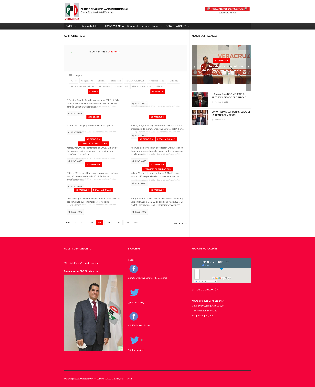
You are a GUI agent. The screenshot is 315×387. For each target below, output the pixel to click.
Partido (69, 26)
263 (127, 222)
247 (91, 222)
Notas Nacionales (156, 80)
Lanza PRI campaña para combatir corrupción (93, 99)
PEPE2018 (173, 80)
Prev (68, 222)
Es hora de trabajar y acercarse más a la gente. (93, 125)
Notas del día (115, 80)
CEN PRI (101, 80)
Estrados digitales (89, 26)
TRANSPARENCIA (114, 26)
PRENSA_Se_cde (229, 75)
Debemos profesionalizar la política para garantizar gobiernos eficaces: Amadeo (157, 200)
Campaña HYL (87, 80)
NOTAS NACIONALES (135, 80)
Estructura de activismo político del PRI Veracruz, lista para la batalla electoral (221, 70)
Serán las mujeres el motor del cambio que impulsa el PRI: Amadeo (157, 101)
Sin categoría (104, 86)
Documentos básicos (138, 26)
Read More (76, 113)
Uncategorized (121, 86)
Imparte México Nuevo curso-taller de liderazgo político (93, 151)
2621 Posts (114, 51)
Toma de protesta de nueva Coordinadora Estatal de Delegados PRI (157, 127)
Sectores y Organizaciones (82, 86)
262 (119, 222)
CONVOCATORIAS (176, 26)
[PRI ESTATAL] (98, 11)
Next (136, 222)
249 (108, 222)
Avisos (74, 80)
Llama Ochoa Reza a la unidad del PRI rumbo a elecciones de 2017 (94, 198)
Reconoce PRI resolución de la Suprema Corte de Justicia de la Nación (157, 149)
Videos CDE (161, 86)
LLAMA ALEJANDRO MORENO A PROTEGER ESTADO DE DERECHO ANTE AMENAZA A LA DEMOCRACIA (230, 97)
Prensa (155, 26)
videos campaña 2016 (141, 86)
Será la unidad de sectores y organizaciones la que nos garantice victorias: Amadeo (93, 174)
